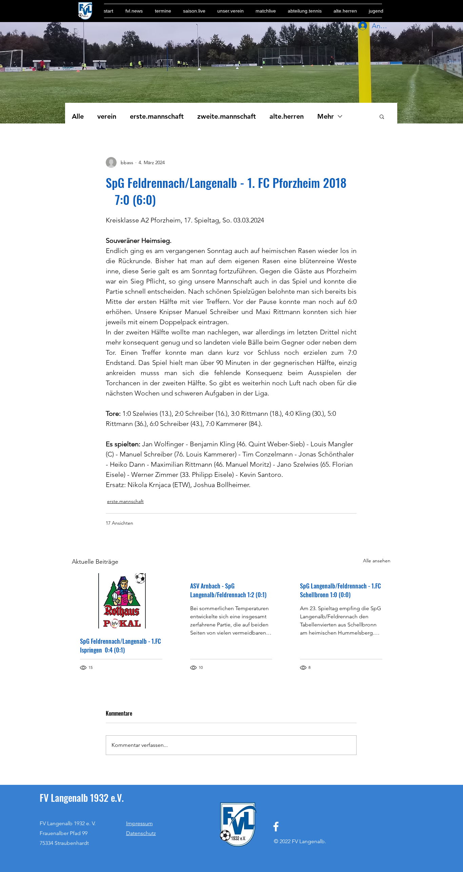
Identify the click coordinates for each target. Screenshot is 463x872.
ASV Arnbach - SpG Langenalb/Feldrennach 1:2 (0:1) (228, 590)
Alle (78, 116)
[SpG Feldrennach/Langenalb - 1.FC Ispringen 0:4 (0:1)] (121, 600)
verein (106, 116)
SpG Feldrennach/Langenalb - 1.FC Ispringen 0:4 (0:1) (120, 645)
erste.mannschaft (157, 116)
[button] (382, 116)
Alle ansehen (376, 561)
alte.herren (286, 116)
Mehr (325, 116)
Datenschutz (141, 833)
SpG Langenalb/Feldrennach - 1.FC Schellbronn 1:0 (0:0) (340, 590)
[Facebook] (275, 826)
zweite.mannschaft (226, 116)
